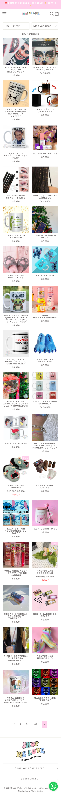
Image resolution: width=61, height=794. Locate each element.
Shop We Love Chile (30, 768)
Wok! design (37, 791)
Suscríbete (29, 779)
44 (35, 724)
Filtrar (15, 25)
